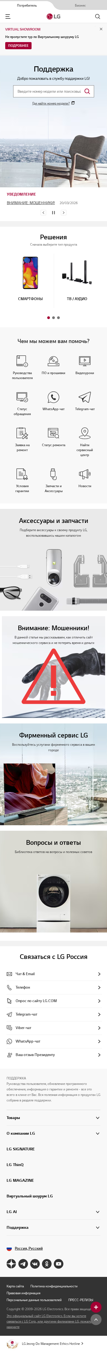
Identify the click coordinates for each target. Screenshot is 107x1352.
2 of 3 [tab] (53, 317)
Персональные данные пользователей (34, 1300)
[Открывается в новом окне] (11, 1264)
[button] (30, 278)
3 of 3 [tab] (58, 317)
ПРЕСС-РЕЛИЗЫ (80, 1300)
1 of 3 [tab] (48, 317)
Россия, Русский (29, 1248)
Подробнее (18, 45)
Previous (43, 212)
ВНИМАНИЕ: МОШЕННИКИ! (31, 202)
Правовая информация (23, 1293)
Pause (53, 212)
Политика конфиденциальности (54, 1286)
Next (63, 212)
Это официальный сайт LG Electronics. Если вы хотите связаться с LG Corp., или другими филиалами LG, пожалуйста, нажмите (52, 1321)
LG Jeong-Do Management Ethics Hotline (51, 1343)
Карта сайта (15, 1286)
